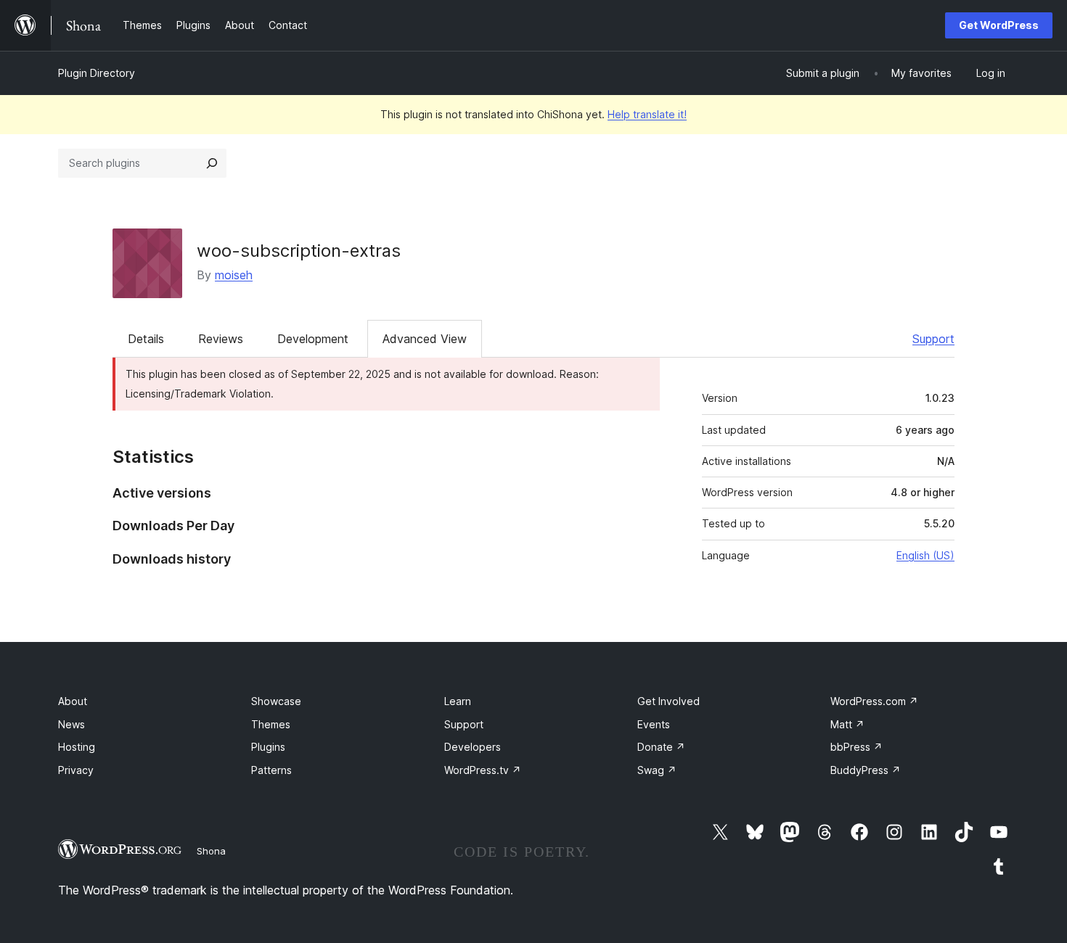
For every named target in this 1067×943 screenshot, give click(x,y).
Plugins (268, 747)
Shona (211, 851)
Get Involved (668, 701)
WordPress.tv (482, 770)
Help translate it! (647, 114)
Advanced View (425, 339)
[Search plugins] (211, 163)
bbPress (856, 747)
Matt (847, 724)
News (71, 724)
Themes (270, 724)
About (72, 701)
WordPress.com (874, 701)
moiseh (234, 275)
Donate (661, 747)
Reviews (220, 339)
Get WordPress (999, 25)
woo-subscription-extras (299, 250)
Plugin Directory (96, 73)
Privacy (76, 770)
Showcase (276, 701)
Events (653, 724)
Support (933, 339)
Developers (472, 747)
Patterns (271, 770)
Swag (656, 770)
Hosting (76, 747)
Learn (457, 701)
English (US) (925, 555)
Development (312, 339)
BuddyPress (865, 770)
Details (146, 339)
